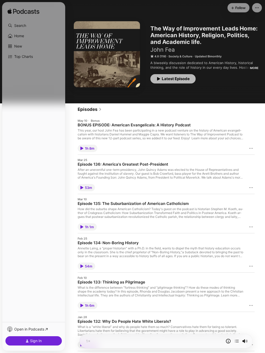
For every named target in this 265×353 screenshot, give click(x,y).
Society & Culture (180, 56)
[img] (23, 11)
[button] (34, 25)
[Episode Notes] (228, 341)
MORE (254, 68)
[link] (90, 109)
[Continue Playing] (237, 341)
